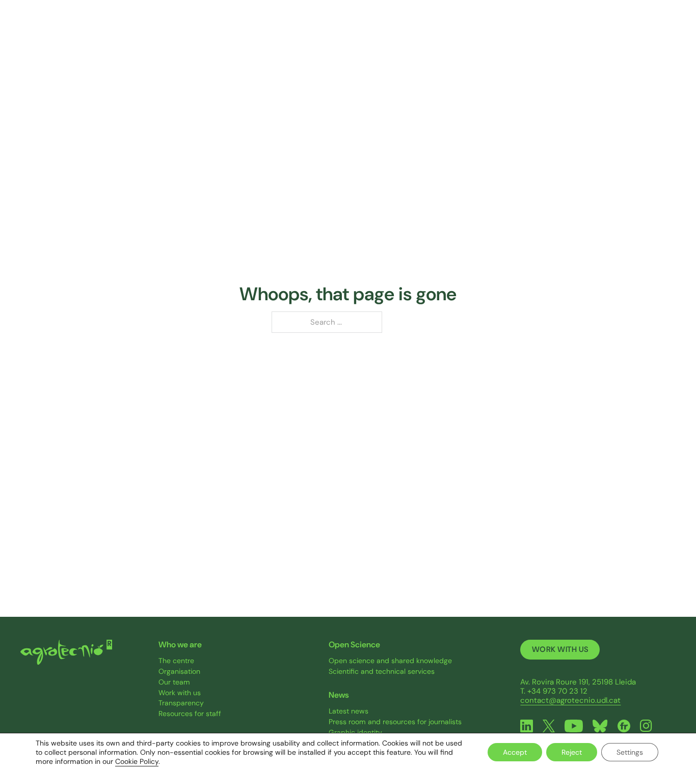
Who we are (270, 30)
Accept (515, 752)
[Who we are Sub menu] (299, 31)
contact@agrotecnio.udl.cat (570, 700)
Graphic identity (355, 732)
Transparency (181, 703)
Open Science (484, 30)
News (555, 30)
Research (343, 30)
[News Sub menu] (573, 31)
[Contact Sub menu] (638, 31)
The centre (176, 660)
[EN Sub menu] (675, 30)
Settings (630, 752)
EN (665, 31)
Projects (410, 30)
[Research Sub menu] (368, 31)
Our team (174, 682)
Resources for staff (189, 713)
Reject (571, 752)
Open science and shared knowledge (390, 660)
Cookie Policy (136, 761)
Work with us (179, 693)
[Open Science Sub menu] (516, 31)
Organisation (179, 671)
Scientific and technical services (382, 671)
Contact (615, 30)
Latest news (348, 711)
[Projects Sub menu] (432, 31)
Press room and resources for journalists (395, 722)
